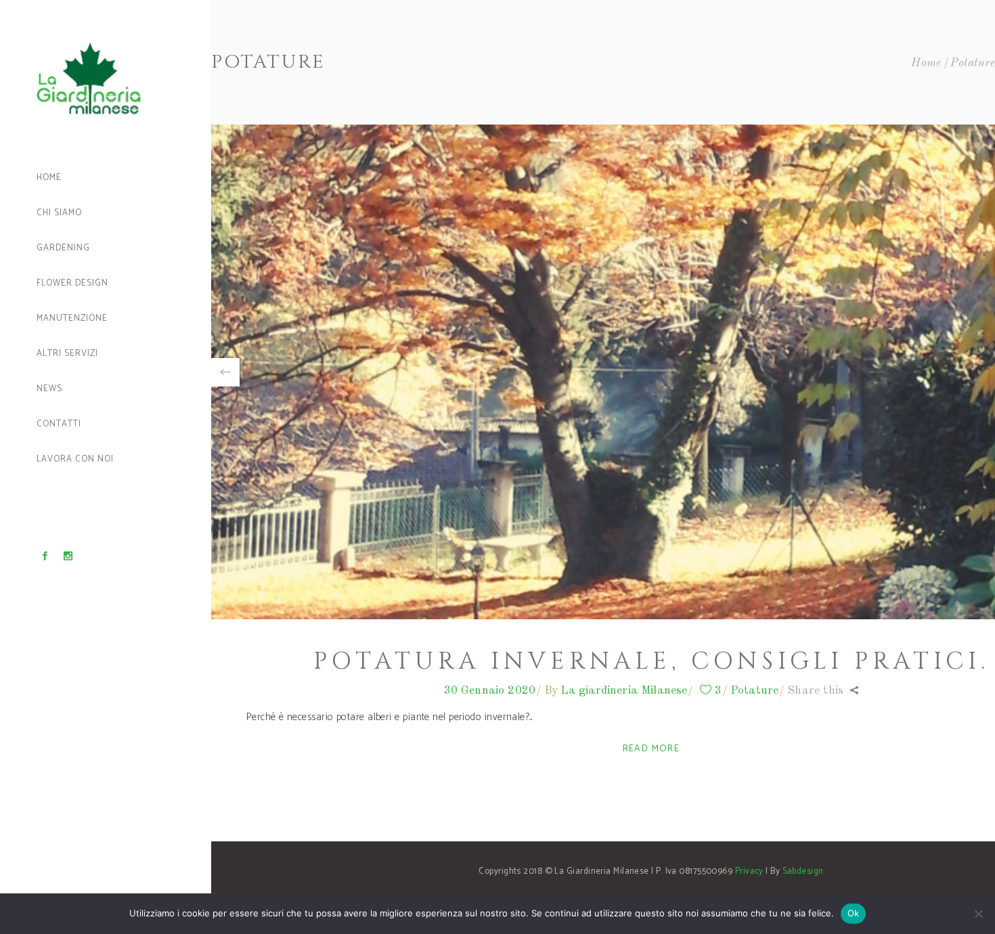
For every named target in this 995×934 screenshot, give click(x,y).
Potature (754, 690)
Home (926, 63)
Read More (651, 749)
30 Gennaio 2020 (490, 690)
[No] (978, 913)
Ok (853, 913)
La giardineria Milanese (624, 690)
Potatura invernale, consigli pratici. (651, 661)
